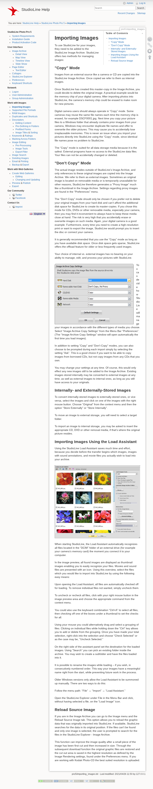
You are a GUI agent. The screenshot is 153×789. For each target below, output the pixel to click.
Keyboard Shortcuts (22, 83)
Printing (24, 161)
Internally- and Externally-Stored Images (124, 50)
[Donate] (45, 781)
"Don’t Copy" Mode (120, 45)
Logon (15, 92)
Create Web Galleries (23, 173)
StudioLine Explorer (22, 76)
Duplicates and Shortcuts (25, 116)
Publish (27, 183)
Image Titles (21, 132)
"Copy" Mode (117, 42)
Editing (19, 176)
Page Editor (18, 67)
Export (25, 164)
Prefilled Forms (23, 129)
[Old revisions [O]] (150, 39)
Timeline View (22, 60)
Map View (20, 57)
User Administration (22, 95)
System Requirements (23, 36)
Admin (130, 3)
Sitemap (141, 13)
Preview (16, 183)
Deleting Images (20, 158)
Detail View (21, 54)
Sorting (34, 132)
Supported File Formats (24, 110)
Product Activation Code (24, 42)
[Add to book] (150, 51)
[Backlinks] (150, 45)
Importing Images (76, 23)
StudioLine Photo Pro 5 (53, 23)
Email (15, 161)
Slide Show (21, 64)
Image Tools (21, 148)
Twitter (18, 195)
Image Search (19, 155)
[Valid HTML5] (76, 781)
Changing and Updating (27, 179)
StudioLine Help (30, 23)
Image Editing (19, 142)
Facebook (20, 198)
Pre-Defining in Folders (27, 126)
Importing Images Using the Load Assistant (125, 56)
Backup (16, 164)
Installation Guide (21, 39)
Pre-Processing (23, 145)
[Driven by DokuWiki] (107, 781)
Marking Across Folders (24, 139)
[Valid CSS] (92, 781)
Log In (142, 3)
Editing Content (23, 123)
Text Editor (20, 70)
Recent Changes (126, 13)
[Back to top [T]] (150, 57)
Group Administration (22, 98)
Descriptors (18, 120)
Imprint (18, 207)
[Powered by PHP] (61, 781)
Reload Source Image (122, 60)
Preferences (18, 80)
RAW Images (18, 113)
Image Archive (19, 51)
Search (140, 8)
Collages (16, 73)
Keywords (17, 135)
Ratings (29, 135)
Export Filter (21, 152)
